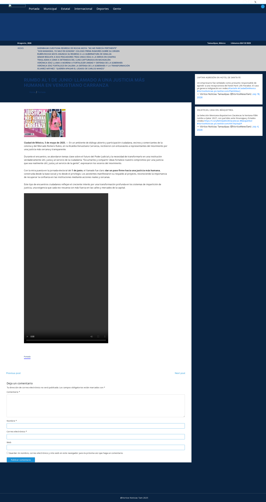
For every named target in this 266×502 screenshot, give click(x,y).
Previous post (13, 373)
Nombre (12, 420)
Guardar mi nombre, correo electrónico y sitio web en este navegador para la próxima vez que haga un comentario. (66, 453)
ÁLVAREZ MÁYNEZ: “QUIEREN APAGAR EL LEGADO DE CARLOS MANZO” (71, 68)
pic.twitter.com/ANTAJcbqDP (228, 123)
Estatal (65, 9)
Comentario (13, 392)
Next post (180, 373)
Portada (27, 356)
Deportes (103, 9)
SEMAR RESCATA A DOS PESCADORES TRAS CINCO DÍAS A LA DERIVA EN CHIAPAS (76, 57)
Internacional (83, 9)
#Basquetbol (246, 120)
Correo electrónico (17, 431)
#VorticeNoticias (205, 91)
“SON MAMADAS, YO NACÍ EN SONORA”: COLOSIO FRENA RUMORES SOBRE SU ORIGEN (78, 51)
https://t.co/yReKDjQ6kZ (216, 120)
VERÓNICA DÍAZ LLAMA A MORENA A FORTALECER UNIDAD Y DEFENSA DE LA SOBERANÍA (80, 63)
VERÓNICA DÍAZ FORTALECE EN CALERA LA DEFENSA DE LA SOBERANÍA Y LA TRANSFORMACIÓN (83, 65)
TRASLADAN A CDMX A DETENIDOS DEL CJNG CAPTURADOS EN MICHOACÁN (73, 60)
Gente (117, 9)
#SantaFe (232, 88)
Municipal (50, 9)
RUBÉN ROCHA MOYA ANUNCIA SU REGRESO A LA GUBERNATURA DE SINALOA (74, 54)
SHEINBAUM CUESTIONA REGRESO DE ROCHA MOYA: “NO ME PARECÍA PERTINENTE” (77, 48)
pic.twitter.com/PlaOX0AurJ (227, 91)
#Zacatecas (233, 120)
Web (9, 442)
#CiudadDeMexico (247, 88)
